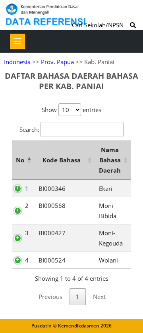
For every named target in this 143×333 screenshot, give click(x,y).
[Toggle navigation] (17, 41)
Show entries (71, 110)
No (20, 160)
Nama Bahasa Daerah (110, 160)
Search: (29, 129)
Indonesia (17, 62)
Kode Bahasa (62, 160)
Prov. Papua (57, 62)
